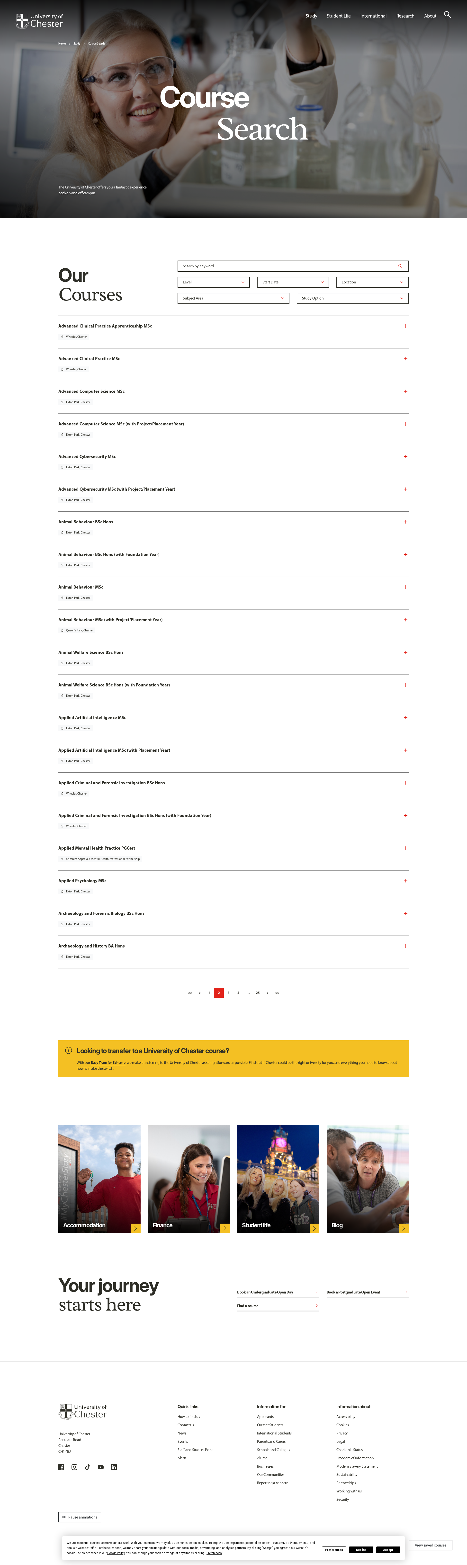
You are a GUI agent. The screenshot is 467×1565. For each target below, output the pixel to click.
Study (76, 43)
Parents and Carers (271, 1441)
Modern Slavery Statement (356, 1466)
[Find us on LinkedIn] (114, 1467)
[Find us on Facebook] (61, 1467)
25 (258, 993)
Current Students (270, 1425)
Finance (163, 1225)
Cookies (342, 1425)
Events (183, 1441)
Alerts (182, 1458)
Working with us (348, 1491)
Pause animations (79, 1517)
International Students (274, 1433)
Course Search (96, 43)
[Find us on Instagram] (74, 1467)
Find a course (278, 1306)
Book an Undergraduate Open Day (278, 1292)
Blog (337, 1225)
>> (277, 993)
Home (62, 43)
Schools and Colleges (273, 1449)
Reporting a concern (272, 1483)
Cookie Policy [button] (116, 1553)
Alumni (263, 1458)
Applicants (265, 1416)
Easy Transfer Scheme (108, 1062)
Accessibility (345, 1416)
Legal (340, 1441)
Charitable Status (349, 1449)
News (182, 1433)
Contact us (186, 1425)
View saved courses (430, 1545)
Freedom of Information (355, 1458)
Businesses (265, 1466)
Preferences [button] (214, 1553)
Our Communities (270, 1474)
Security (342, 1499)
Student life (256, 1225)
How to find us (189, 1416)
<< (190, 993)
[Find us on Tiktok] (87, 1467)
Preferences (334, 1550)
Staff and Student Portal (196, 1449)
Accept (388, 1550)
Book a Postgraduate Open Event (368, 1292)
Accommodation (84, 1225)
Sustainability (347, 1474)
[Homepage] (39, 21)
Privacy (342, 1433)
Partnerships (346, 1483)
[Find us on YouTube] (101, 1467)
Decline (361, 1550)
